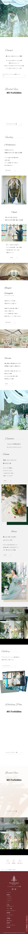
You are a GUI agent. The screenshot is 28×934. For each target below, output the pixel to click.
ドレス (8, 902)
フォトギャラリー (10, 915)
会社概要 (8, 918)
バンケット (10, 898)
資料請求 (26, 927)
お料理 (8, 904)
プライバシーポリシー (11, 925)
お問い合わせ (9, 920)
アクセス (8, 917)
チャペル (9, 896)
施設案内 (8, 894)
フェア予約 (26, 918)
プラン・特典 (9, 908)
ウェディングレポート (11, 910)
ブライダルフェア (10, 906)
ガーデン (9, 900)
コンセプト (9, 892)
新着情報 (8, 912)
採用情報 (8, 927)
